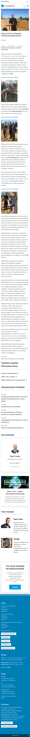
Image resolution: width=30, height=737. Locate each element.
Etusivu (3, 46)
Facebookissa (25, 69)
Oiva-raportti (5, 641)
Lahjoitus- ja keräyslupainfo (9, 726)
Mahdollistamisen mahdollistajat (11, 406)
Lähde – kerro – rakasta (8, 376)
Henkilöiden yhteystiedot (8, 633)
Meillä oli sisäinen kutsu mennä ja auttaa (13, 380)
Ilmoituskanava (6, 644)
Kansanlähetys (5, 1)
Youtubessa (14, 336)
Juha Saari (4, 356)
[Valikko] (28, 6)
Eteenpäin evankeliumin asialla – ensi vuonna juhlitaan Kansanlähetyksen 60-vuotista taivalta (14, 399)
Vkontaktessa (15, 69)
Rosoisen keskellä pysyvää (9, 373)
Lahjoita (15, 587)
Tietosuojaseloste (7, 722)
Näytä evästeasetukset (8, 648)
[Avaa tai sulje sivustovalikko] (27, 1)
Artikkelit (19, 46)
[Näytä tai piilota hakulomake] (24, 6)
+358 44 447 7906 (15, 466)
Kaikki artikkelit (11, 46)
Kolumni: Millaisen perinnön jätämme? (12, 428)
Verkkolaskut (5, 637)
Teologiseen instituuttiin (8, 56)
